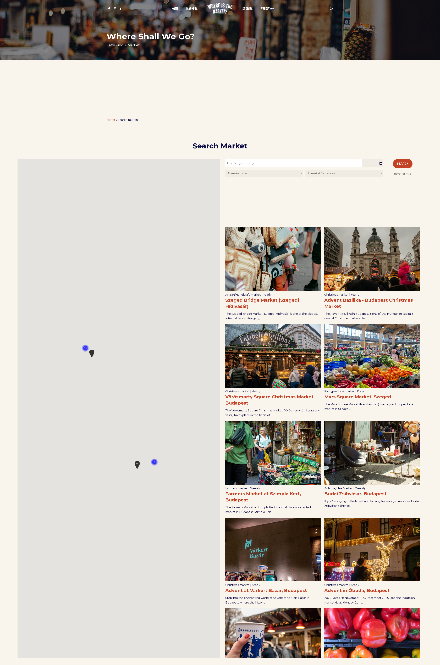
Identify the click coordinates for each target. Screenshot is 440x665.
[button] (154, 462)
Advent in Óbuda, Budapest (356, 590)
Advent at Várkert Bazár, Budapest (266, 590)
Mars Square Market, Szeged (357, 397)
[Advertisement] (220, 86)
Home (111, 119)
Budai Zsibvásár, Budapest (355, 493)
